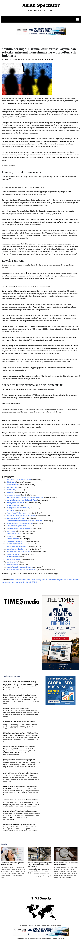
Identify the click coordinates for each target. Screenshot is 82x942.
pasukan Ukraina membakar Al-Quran (60, 233)
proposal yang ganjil (47, 125)
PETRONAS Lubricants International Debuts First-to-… (20, 786)
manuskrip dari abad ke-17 (11, 332)
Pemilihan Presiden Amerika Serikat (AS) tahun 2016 (42, 214)
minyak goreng (28, 114)
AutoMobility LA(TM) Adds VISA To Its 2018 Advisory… (20, 682)
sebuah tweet (11, 536)
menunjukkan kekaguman (30, 144)
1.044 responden (36, 152)
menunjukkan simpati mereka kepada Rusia (59, 141)
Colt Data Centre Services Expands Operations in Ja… (19, 824)
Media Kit (59, 925)
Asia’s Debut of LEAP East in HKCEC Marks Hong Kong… (21, 800)
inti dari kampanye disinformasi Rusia (50, 219)
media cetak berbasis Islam (18, 326)
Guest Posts (45, 925)
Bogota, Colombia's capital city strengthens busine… (19, 695)
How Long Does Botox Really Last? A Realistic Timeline (12, 863)
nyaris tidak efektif (46, 398)
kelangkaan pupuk (12, 114)
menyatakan (36, 235)
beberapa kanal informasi (40, 200)
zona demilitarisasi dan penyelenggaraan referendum (59, 128)
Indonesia (5, 179)
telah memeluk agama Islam (35, 233)
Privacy (53, 925)
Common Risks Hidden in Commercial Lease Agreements (66, 863)
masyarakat (58, 114)
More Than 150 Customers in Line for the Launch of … (20, 722)
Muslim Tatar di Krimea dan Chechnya (28, 457)
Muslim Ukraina (62, 452)
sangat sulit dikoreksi (25, 395)
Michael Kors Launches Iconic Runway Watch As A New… (20, 733)
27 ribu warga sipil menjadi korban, (25, 101)
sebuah (40, 249)
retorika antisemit (19, 273)
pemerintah (42, 114)
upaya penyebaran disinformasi (30, 177)
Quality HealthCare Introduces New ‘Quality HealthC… (20, 760)
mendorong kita (17, 446)
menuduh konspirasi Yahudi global (17, 340)
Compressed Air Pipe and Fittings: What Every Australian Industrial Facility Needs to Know (40, 864)
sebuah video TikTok (16, 249)
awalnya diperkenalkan (29, 318)
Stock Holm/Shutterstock (39, 287)
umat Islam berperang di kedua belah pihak (30, 466)
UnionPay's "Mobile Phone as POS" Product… (17, 708)
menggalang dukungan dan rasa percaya (51, 192)
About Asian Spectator (26, 925)
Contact (37, 925)
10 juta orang (11, 482)
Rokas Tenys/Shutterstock (33, 188)
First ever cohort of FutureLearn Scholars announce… (20, 811)
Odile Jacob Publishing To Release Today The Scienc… (19, 746)
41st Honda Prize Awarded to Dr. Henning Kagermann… (20, 773)
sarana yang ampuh (57, 444)
